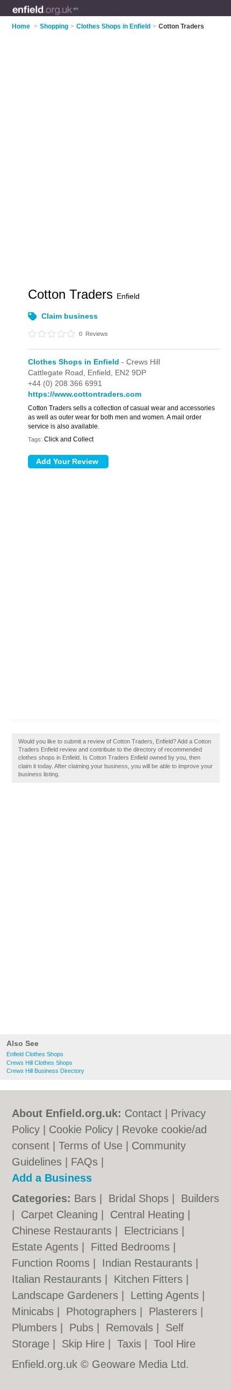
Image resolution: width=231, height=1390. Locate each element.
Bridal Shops (140, 1198)
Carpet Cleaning (61, 1214)
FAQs (84, 1162)
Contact (143, 1113)
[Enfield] (78, 17)
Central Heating (148, 1214)
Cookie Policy (81, 1129)
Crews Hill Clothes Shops (39, 1062)
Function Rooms (52, 1263)
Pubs (83, 1327)
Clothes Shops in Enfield (73, 361)
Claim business (69, 316)
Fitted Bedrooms (132, 1247)
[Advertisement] (115, 911)
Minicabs (34, 1311)
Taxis (131, 1344)
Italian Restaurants (58, 1279)
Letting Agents (166, 1295)
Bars (86, 1198)
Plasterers (174, 1311)
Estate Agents (47, 1247)
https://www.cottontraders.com (84, 394)
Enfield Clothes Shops (34, 1054)
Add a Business (52, 1178)
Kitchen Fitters (150, 1279)
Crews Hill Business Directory (45, 1071)
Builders (200, 1198)
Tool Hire (175, 1344)
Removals (131, 1327)
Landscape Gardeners (66, 1295)
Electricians (153, 1231)
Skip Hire (85, 1344)
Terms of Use (90, 1146)
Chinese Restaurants (63, 1231)
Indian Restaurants (149, 1263)
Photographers (103, 1311)
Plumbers (36, 1327)
